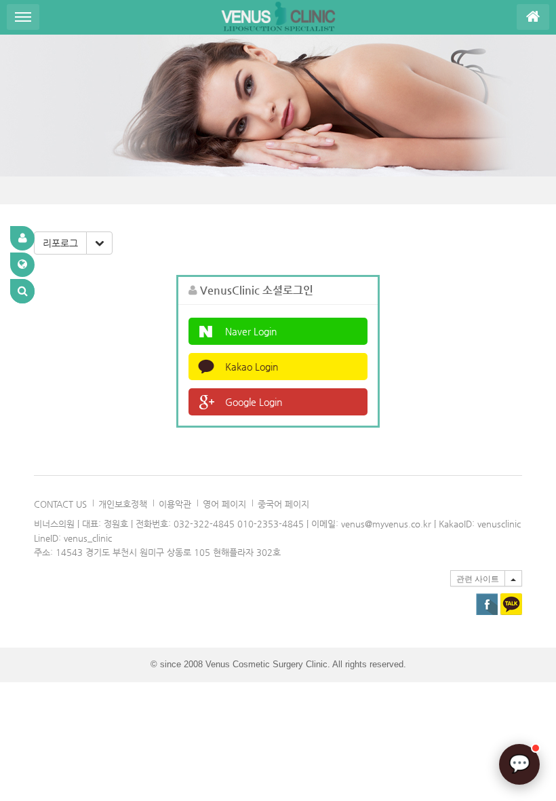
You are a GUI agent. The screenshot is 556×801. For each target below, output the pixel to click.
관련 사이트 (477, 579)
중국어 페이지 (283, 504)
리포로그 (60, 243)
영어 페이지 (224, 504)
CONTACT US (60, 504)
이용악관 (175, 504)
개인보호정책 (122, 504)
